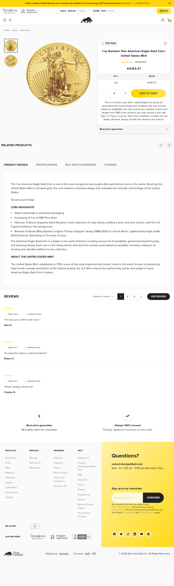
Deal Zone (10, 457)
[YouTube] (141, 534)
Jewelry (9, 497)
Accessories (11, 492)
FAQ (80, 474)
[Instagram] (128, 534)
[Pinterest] (148, 534)
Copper (9, 482)
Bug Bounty (84, 494)
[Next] (91, 74)
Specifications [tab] (46, 165)
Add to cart (148, 93)
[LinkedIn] (134, 534)
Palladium (10, 477)
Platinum (9, 472)
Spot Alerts (35, 462)
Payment (58, 457)
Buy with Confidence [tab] (80, 165)
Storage (33, 457)
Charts (57, 467)
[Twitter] (121, 534)
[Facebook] (114, 534)
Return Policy (60, 472)
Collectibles (11, 487)
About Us (83, 479)
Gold (72, 11)
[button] (134, 129)
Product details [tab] (16, 165)
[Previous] (25, 74)
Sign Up (164, 11)
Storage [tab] (110, 165)
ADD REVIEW (158, 296)
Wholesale (34, 467)
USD (93, 553)
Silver (103, 11)
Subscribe (153, 497)
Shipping (58, 462)
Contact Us (83, 457)
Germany (64, 553)
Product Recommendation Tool (87, 466)
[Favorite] (165, 43)
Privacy (81, 489)
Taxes (81, 484)
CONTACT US (142, 3)
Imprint (81, 499)
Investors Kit (60, 486)
